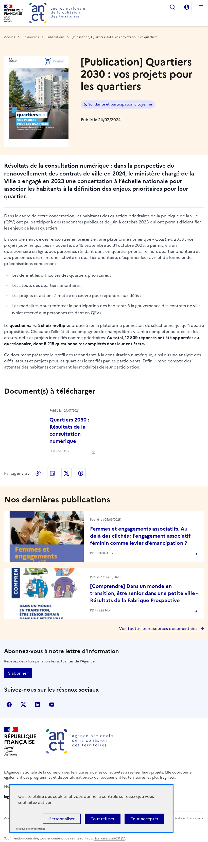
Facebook (81, 473)
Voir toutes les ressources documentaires (158, 628)
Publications (55, 37)
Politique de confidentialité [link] (30, 829)
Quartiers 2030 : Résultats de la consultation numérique (69, 430)
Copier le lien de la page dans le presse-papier (38, 473)
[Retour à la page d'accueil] (57, 13)
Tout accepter (144, 819)
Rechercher (172, 7)
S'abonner (18, 673)
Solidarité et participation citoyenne (120, 104)
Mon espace (187, 7)
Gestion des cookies (188, 818)
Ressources (31, 37)
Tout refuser (102, 819)
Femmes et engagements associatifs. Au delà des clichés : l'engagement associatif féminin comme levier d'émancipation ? (140, 536)
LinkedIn (52, 473)
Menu (201, 7)
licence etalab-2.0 (107, 838)
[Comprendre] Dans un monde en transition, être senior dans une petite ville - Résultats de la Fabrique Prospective (143, 593)
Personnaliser (62, 819)
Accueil (9, 37)
